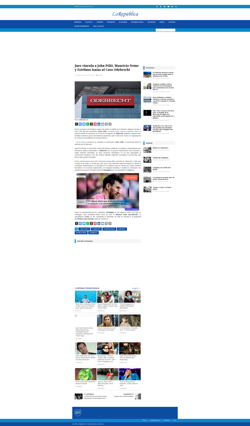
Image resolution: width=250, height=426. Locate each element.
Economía (123, 22)
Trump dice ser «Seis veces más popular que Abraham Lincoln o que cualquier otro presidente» (163, 128)
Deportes (111, 22)
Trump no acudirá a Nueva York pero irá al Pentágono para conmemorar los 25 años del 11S (163, 86)
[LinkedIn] (164, 6)
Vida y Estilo (98, 26)
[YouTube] (168, 6)
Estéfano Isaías (109, 229)
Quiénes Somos (155, 420)
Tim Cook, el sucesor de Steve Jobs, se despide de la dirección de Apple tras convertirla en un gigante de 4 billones (163, 114)
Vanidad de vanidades (160, 158)
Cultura (171, 22)
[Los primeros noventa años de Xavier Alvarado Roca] (147, 179)
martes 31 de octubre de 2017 (86, 75)
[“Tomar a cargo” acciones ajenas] (147, 189)
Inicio (144, 420)
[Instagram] (172, 6)
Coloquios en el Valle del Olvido (161, 168)
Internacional (137, 22)
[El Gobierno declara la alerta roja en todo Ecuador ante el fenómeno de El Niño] (147, 75)
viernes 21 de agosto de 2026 (161, 191)
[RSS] (176, 6)
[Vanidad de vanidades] (147, 160)
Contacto (167, 420)
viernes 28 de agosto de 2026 (161, 150)
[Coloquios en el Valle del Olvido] (147, 170)
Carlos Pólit (84, 229)
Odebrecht (93, 232)
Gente (161, 22)
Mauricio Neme (81, 232)
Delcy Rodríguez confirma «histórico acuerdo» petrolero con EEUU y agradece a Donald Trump (164, 100)
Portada (77, 22)
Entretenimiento (81, 26)
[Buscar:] (165, 30)
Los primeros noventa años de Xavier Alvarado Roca (163, 178)
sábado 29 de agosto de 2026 (161, 78)
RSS (175, 420)
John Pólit (121, 229)
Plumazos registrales (160, 148)
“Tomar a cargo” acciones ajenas (162, 188)
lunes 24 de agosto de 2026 (161, 181)
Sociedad (151, 22)
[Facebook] (157, 6)
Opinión (100, 22)
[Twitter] (160, 6)
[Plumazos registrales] (147, 150)
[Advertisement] (125, 46)
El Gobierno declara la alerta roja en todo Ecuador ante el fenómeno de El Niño (163, 74)
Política (89, 22)
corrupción (96, 229)
